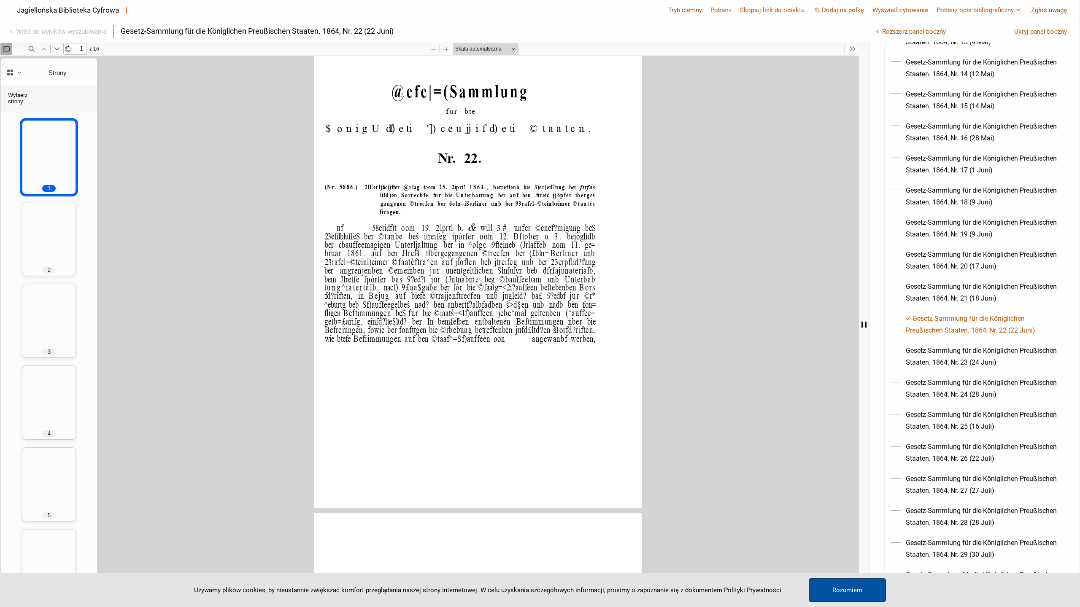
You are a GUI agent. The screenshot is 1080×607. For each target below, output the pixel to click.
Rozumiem (847, 590)
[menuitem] (982, 68)
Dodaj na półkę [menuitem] (843, 10)
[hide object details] (864, 324)
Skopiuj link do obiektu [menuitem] (772, 10)
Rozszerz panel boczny (914, 31)
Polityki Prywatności (752, 590)
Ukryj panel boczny (1040, 31)
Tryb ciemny (685, 10)
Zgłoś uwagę (1049, 10)
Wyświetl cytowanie (900, 10)
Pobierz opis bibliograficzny (975, 10)
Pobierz (721, 10)
